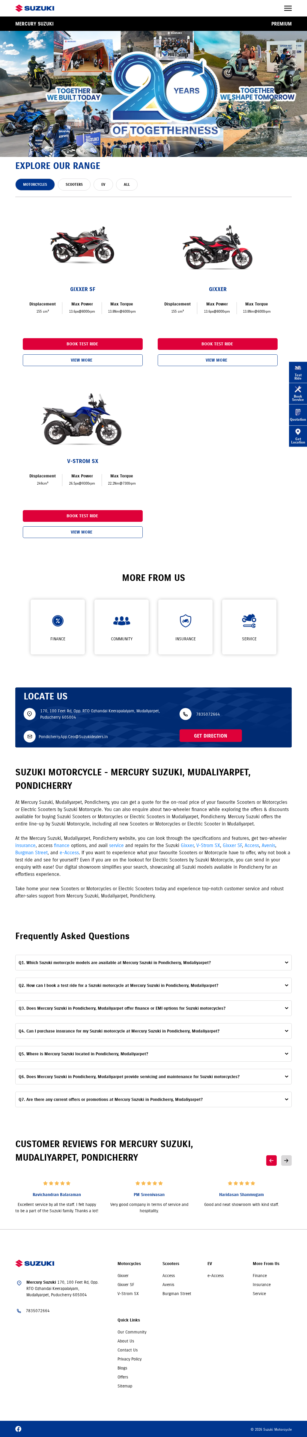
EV (209, 1263)
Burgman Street (31, 852)
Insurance (262, 1284)
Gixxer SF (232, 845)
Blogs (122, 1368)
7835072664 (208, 714)
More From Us (266, 1263)
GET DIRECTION (210, 736)
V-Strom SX (208, 845)
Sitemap (125, 1386)
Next (286, 1160)
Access (252, 845)
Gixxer (187, 845)
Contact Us (128, 1350)
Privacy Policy (130, 1359)
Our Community (132, 1332)
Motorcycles (129, 1263)
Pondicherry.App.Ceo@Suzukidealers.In (73, 736)
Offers (123, 1377)
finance (62, 845)
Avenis (268, 845)
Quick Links (129, 1320)
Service (259, 1293)
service (116, 845)
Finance (260, 1275)
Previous (271, 1160)
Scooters (170, 1263)
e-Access (69, 852)
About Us (126, 1341)
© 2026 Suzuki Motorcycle (271, 1429)
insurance (25, 845)
